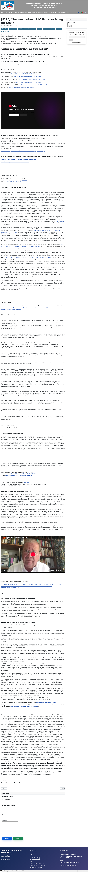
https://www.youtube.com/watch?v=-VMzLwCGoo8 (27, 76)
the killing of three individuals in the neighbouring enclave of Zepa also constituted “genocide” (28, 257)
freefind (79, 42)
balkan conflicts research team (29, 28)
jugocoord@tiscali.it (35, 859)
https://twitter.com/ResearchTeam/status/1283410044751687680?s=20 (19, 474)
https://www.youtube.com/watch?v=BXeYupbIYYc (18, 475)
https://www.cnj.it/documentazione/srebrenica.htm (15, 162)
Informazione (52, 12)
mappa (76, 34)
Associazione (8, 12)
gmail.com (24, 180)
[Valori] (70, 12)
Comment (5, 820)
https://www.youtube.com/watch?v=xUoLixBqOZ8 (32, 79)
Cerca (69, 26)
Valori (68, 12)
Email (3, 815)
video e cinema (5, 28)
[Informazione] (55, 12)
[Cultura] (61, 12)
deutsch (20, 28)
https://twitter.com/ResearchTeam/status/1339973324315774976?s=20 (19, 74)
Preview (18, 838)
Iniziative (15, 12)
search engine (74, 42)
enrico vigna (59, 28)
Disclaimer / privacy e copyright (68, 865)
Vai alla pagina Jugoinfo (36, 867)
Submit (7, 838)
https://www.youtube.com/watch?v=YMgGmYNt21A (22, 87)
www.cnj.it (32, 854)
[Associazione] (11, 12)
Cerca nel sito (71, 22)
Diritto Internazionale (32, 12)
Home (2, 12)
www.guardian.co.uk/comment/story (46, 702)
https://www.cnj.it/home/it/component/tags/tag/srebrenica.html (18, 159)
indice (71, 34)
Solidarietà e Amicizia (43, 12)
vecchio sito (78, 32)
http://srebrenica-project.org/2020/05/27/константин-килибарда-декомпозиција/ (23, 151)
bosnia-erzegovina (13, 28)
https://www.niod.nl (32, 706)
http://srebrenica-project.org (14, 181)
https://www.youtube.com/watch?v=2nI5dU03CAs (28, 82)
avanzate (81, 34)
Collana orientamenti (22, 12)
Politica (64, 12)
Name (3, 809)
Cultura (58, 12)
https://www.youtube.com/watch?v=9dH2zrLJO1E (34, 85)
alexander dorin (5, 31)
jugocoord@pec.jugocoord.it (37, 863)
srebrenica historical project (49, 28)
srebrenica (40, 28)
